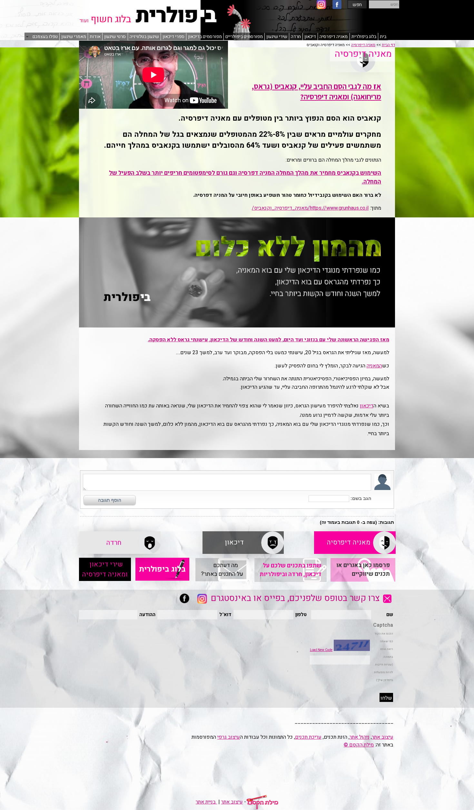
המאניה (374, 366)
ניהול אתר (360, 737)
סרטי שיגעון (115, 36)
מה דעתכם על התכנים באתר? (222, 569)
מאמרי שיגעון (73, 36)
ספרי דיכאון (173, 36)
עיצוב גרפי (228, 737)
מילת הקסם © (359, 745)
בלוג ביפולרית (363, 36)
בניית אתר (206, 802)
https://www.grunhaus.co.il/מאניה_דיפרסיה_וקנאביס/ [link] (310, 208)
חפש (357, 4)
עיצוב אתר (382, 737)
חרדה (296, 36)
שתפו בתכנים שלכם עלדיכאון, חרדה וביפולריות (290, 570)
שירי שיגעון (276, 36)
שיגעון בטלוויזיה (144, 36)
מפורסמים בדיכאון (205, 36)
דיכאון (310, 36)
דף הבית (388, 45)
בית (383, 36)
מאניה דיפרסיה (334, 36)
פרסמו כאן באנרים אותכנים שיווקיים (363, 569)
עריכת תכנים (308, 737)
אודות (95, 36)
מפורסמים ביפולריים (244, 36)
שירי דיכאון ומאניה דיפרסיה (105, 569)
